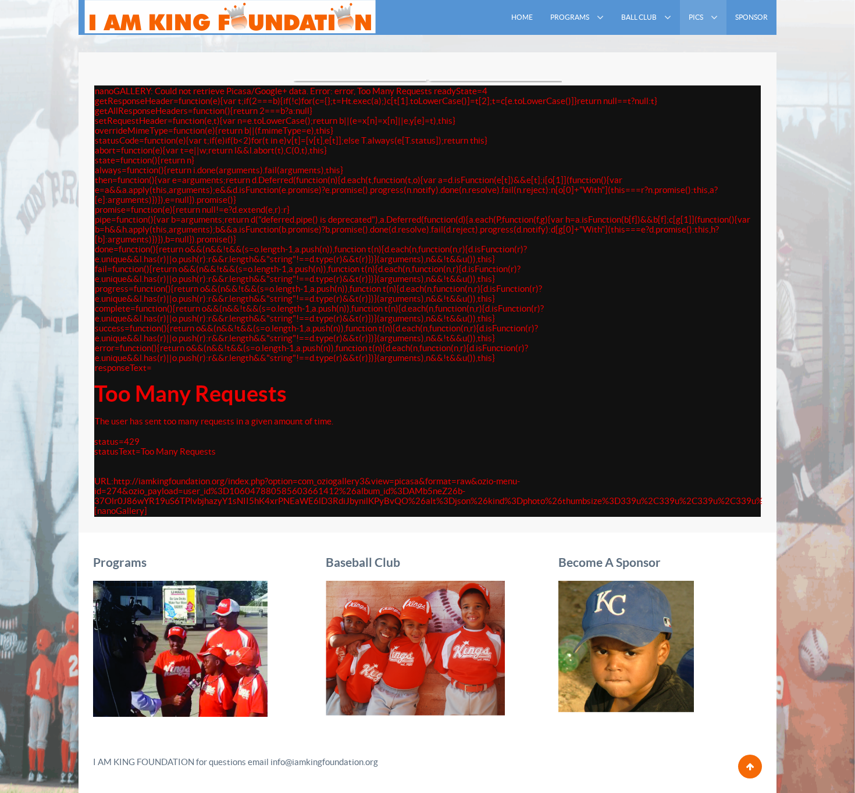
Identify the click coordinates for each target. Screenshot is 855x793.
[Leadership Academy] (180, 648)
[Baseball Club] (415, 647)
